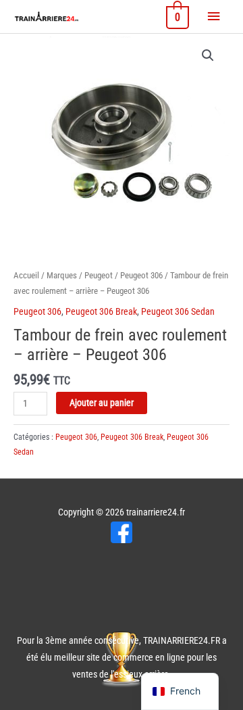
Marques (62, 275)
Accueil (26, 275)
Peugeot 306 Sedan (178, 311)
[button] (208, 55)
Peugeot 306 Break (101, 311)
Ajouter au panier (102, 402)
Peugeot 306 (141, 275)
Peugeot (98, 275)
